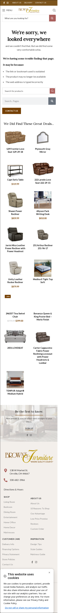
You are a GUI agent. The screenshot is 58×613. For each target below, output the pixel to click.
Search (52, 18)
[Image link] (29, 456)
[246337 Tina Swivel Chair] (15, 302)
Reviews (34, 524)
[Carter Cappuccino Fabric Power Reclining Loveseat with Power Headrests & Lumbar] (42, 336)
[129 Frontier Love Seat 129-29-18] (15, 137)
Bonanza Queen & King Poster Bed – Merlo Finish (43, 316)
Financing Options (10, 549)
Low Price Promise (39, 518)
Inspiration (37, 539)
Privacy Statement (10, 554)
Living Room (9, 502)
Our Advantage (37, 513)
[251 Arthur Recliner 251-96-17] (42, 234)
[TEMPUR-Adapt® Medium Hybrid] (15, 379)
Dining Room (9, 512)
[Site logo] (29, 9)
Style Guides (36, 549)
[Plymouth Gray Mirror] (42, 137)
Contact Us (7, 564)
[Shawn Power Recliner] (15, 200)
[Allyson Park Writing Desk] (42, 200)
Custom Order (37, 529)
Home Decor (9, 527)
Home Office (10, 522)
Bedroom (8, 507)
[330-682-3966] (5, 480)
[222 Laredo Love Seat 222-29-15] (42, 168)
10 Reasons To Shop (40, 508)
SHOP (7, 497)
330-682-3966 (17, 479)
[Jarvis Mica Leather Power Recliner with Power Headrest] (15, 234)
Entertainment (10, 517)
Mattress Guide (37, 554)
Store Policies (8, 559)
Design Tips (36, 544)
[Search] (54, 10)
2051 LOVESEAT (15, 348)
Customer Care (11, 539)
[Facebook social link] (4, 3)
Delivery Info (8, 544)
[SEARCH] (52, 91)
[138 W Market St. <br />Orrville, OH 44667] (5, 470)
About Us (35, 498)
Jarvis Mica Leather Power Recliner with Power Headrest (15, 248)
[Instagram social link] (7, 3)
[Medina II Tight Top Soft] (42, 268)
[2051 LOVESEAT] (15, 336)
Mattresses (9, 532)
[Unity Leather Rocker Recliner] (15, 268)
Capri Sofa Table (15, 179)
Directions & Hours (14, 489)
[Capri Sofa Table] (15, 168)
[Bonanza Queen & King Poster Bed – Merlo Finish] (42, 302)
